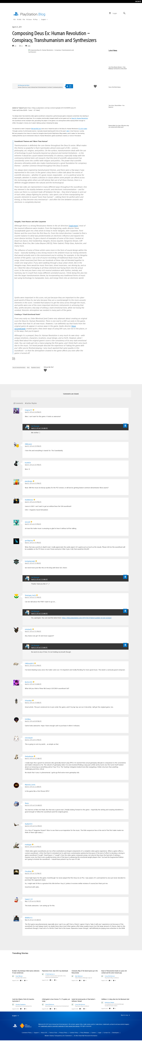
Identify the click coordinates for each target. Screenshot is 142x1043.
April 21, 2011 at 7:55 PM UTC (33, 631)
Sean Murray (19, 976)
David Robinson (49, 1004)
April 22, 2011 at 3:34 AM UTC (39, 428)
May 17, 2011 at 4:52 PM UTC (33, 901)
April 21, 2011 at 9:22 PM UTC (33, 665)
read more (73, 225)
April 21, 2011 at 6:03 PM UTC (33, 483)
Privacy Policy (63, 1032)
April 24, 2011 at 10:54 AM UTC (33, 805)
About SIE (44, 1032)
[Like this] (25, 980)
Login (115, 13)
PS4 (24, 19)
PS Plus (35, 19)
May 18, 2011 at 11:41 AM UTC (33, 920)
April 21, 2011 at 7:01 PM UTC (33, 542)
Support (36, 1032)
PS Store (29, 19)
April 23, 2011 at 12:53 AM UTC (33, 758)
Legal (99, 1032)
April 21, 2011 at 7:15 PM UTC (33, 563)
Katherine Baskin (109, 1002)
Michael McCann (36, 128)
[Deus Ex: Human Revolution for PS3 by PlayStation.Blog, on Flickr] (50, 97)
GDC (68, 131)
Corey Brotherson (110, 976)
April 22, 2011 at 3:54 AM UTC (33, 684)
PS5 (14, 19)
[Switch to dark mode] (110, 13)
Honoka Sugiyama (20, 1004)
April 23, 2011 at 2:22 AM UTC (33, 787)
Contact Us (106, 1032)
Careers (93, 1032)
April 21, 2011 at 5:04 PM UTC (33, 412)
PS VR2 (19, 19)
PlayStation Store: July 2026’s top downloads (55, 971)
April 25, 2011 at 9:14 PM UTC (33, 846)
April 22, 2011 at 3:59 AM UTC (33, 702)
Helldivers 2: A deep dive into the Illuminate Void (115, 999)
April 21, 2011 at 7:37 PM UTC (33, 597)
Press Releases (84, 1032)
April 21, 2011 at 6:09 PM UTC (33, 502)
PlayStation (32, 14)
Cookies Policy (74, 1032)
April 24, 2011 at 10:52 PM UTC (33, 826)
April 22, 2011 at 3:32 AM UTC (39, 579)
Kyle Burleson (79, 976)
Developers (115, 1032)
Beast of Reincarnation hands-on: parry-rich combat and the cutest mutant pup (114, 972)
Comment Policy (27, 1032)
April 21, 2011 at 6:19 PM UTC (33, 524)
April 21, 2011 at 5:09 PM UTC (33, 446)
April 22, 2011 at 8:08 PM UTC (33, 721)
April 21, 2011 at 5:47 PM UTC (33, 465)
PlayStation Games (35, 367)
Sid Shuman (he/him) (23, 85)
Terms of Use (53, 1032)
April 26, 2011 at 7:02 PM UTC (33, 873)
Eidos (28, 367)
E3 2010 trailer (83, 128)
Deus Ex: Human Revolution (79, 118)
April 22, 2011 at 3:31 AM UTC (39, 647)
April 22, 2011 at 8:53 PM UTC (33, 740)
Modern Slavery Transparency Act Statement (58, 1035)
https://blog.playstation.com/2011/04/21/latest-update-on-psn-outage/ (87, 618)
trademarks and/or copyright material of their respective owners (60, 1026)
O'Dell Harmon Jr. (50, 974)
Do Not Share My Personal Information (85, 1035)
